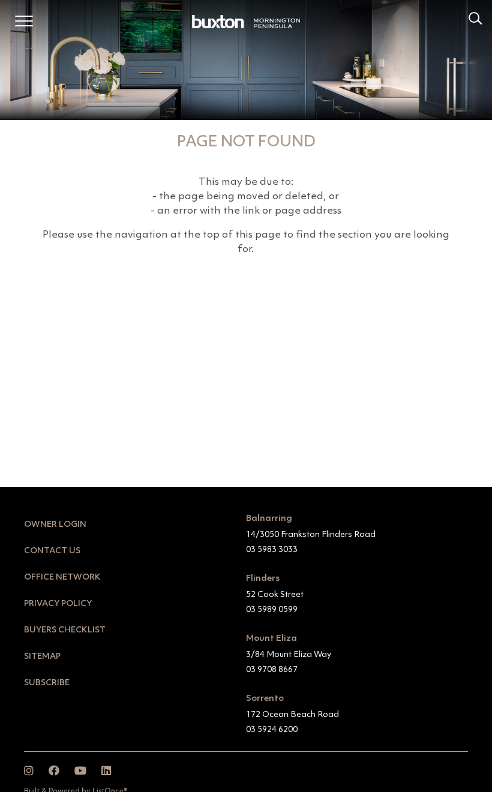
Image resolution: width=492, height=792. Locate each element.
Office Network (62, 577)
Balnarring (269, 518)
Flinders (263, 578)
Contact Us (52, 551)
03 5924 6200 (272, 729)
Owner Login (55, 524)
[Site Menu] (24, 24)
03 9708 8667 (272, 669)
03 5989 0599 (272, 609)
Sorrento (265, 698)
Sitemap (42, 656)
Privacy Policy (58, 603)
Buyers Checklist (65, 630)
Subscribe (47, 683)
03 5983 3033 (272, 549)
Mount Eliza (271, 638)
